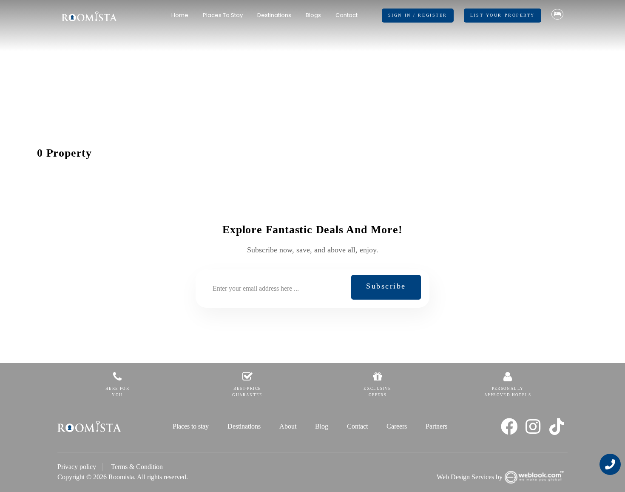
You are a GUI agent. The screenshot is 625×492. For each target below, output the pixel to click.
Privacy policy (76, 466)
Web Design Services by (470, 477)
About (287, 426)
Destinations (274, 15)
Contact (346, 15)
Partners (436, 426)
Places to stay (223, 15)
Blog (321, 426)
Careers (396, 426)
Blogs (313, 15)
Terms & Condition (137, 466)
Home (179, 15)
